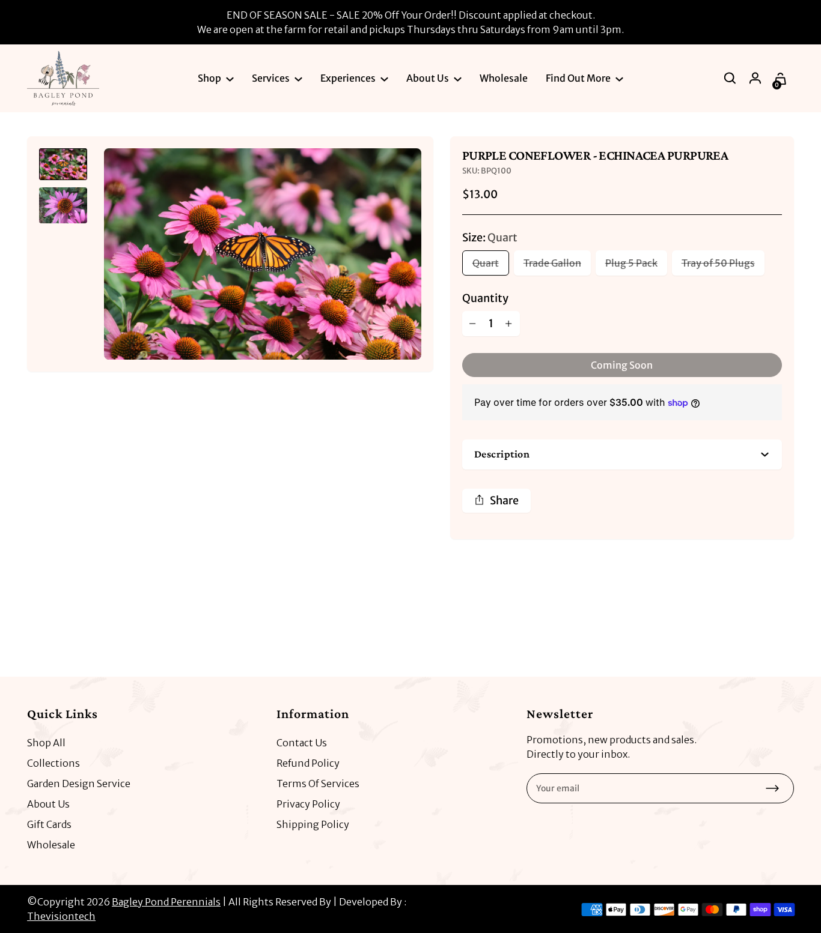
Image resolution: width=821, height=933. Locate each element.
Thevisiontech (61, 916)
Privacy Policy (308, 804)
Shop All (46, 743)
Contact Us (301, 743)
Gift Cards (49, 824)
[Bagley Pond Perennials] (63, 78)
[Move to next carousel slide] (782, 623)
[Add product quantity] (509, 323)
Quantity (485, 298)
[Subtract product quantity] (473, 323)
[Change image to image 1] (63, 164)
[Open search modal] (731, 78)
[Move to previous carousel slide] (746, 623)
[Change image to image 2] (63, 205)
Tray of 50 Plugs (718, 263)
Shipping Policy (312, 824)
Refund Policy (308, 763)
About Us (48, 804)
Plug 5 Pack (631, 263)
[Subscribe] (772, 788)
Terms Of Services (317, 784)
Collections (53, 763)
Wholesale (51, 845)
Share (504, 500)
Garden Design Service (78, 784)
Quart (485, 263)
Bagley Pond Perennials (166, 902)
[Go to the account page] (756, 78)
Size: (489, 237)
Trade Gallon (552, 263)
